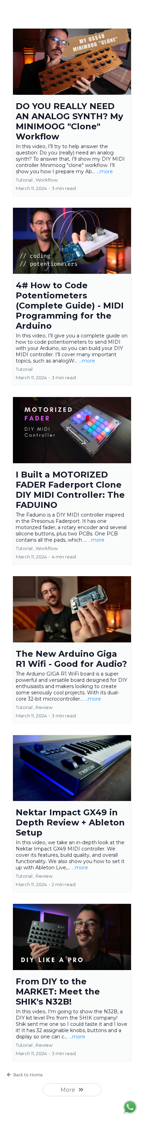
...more (104, 171)
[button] (72, 112)
